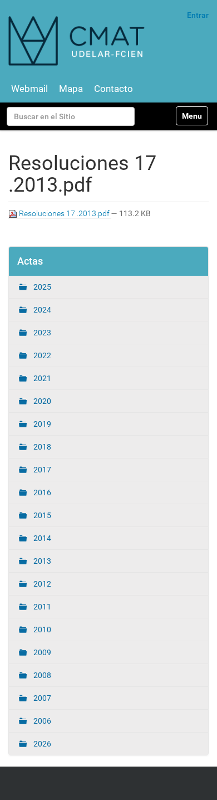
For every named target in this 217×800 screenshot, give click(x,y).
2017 (41, 469)
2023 (41, 332)
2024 (41, 309)
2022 (41, 355)
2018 (41, 446)
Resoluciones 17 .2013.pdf (64, 213)
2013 (41, 561)
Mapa (71, 88)
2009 (41, 652)
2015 (41, 515)
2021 (41, 378)
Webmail (29, 88)
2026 (41, 743)
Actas (30, 261)
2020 (41, 401)
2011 (41, 606)
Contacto (113, 88)
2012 (41, 583)
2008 (41, 675)
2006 (41, 720)
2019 (41, 423)
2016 (41, 492)
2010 (41, 629)
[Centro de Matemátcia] (77, 40)
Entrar (198, 15)
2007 (41, 698)
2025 (41, 286)
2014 (41, 538)
